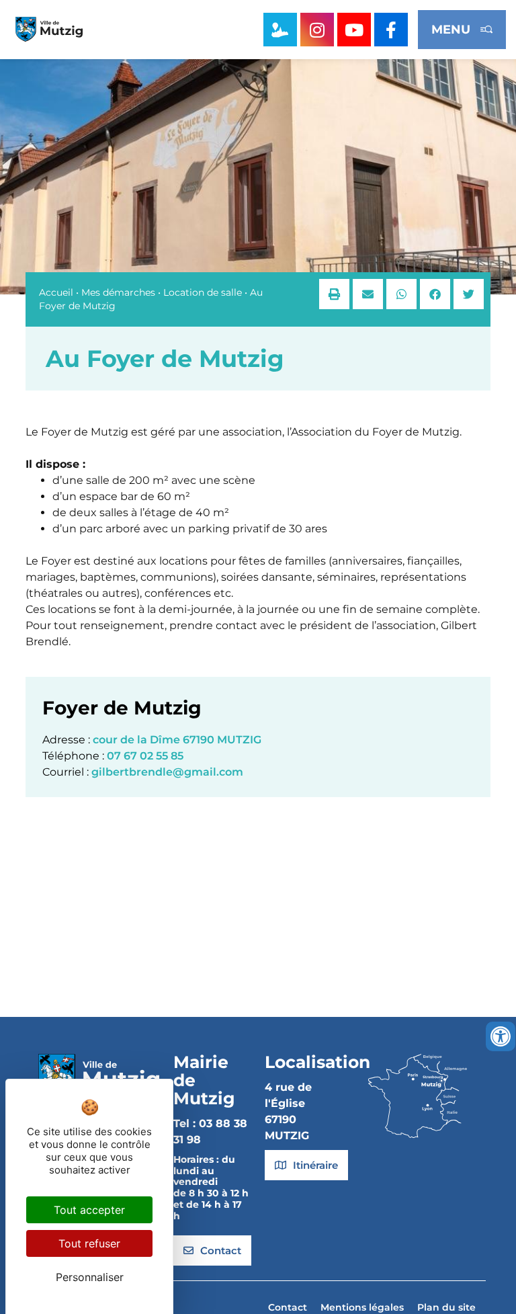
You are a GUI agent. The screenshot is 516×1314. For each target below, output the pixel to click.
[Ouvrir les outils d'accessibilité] (500, 1036)
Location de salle (202, 292)
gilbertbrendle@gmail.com (167, 772)
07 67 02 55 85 (145, 755)
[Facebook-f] (391, 29)
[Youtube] (354, 29)
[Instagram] (317, 29)
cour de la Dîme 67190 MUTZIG (177, 739)
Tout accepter (89, 1210)
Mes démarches (118, 292)
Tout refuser (89, 1243)
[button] (334, 294)
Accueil (56, 292)
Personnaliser (90, 1277)
